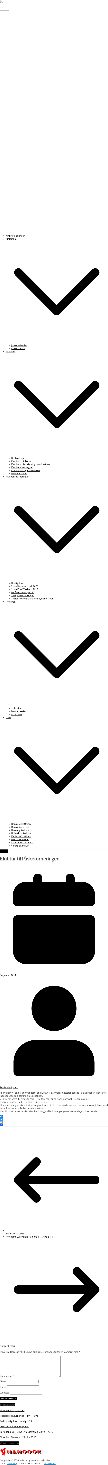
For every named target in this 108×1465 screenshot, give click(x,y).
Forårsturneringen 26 (22, 592)
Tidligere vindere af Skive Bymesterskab (32, 598)
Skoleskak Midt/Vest (22, 842)
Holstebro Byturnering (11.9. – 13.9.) (19, 1415)
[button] (57, 342)
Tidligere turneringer (22, 595)
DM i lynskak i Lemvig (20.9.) (14, 1426)
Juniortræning (18, 348)
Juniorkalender (19, 345)
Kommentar (7, 1376)
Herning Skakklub (20, 830)
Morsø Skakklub (20, 839)
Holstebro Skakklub (21, 833)
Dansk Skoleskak (20, 827)
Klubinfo (10, 351)
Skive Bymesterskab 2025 (24, 586)
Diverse (4, 851)
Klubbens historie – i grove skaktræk (30, 464)
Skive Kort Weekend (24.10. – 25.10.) (18, 1437)
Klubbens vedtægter (22, 467)
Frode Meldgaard (9, 1087)
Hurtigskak (17, 583)
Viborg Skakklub (20, 845)
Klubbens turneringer (17, 476)
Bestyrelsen (17, 458)
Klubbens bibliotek (21, 461)
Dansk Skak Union (21, 823)
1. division (16, 708)
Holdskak (10, 601)
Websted (4, 1392)
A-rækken (16, 714)
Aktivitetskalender (15, 235)
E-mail (3, 1387)
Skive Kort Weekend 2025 (24, 589)
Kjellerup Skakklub (21, 836)
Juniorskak (11, 238)
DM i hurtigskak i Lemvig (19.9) (16, 1421)
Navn (3, 1381)
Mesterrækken (19, 711)
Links (8, 717)
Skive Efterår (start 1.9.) (12, 1410)
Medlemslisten (19, 473)
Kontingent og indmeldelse (25, 470)
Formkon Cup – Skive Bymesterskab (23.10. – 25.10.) (27, 1431)
